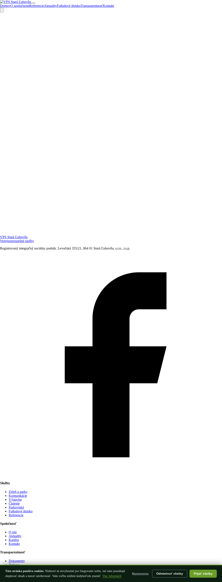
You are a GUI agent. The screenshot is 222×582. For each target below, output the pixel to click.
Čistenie (14, 503)
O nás (13, 532)
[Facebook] (111, 474)
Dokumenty (17, 561)
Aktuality (50, 6)
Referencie (36, 6)
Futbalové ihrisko (69, 6)
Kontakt (108, 6)
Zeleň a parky (18, 492)
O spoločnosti (19, 6)
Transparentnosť (92, 6)
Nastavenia (140, 573)
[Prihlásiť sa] (1, 10)
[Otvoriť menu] (33, 3)
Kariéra (14, 540)
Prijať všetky (203, 573)
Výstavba (15, 499)
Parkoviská (16, 507)
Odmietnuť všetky (169, 573)
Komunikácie (18, 495)
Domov (5, 6)
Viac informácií (111, 576)
